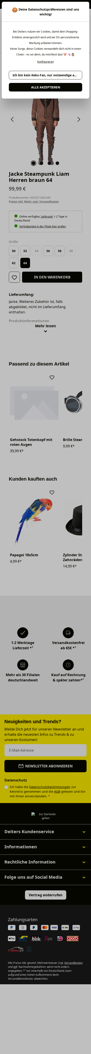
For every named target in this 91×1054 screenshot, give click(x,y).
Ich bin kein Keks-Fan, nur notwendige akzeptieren (47, 75)
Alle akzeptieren (45, 87)
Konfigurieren (45, 61)
